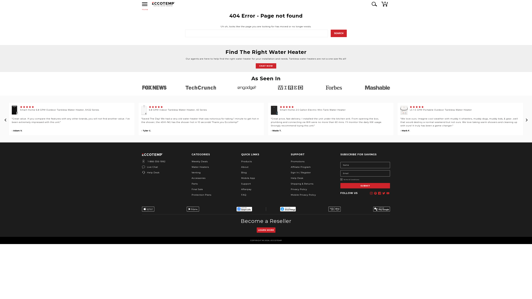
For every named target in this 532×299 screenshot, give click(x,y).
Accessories (198, 178)
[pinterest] (375, 193)
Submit (365, 185)
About (245, 167)
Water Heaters (200, 167)
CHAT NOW (266, 66)
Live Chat (152, 167)
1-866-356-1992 (156, 161)
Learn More (266, 230)
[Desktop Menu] (144, 4)
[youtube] (388, 193)
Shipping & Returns (302, 183)
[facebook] (380, 193)
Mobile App (248, 178)
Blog (244, 172)
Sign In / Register (301, 172)
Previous (5, 119)
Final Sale (197, 189)
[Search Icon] (374, 4)
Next (526, 119)
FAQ (243, 195)
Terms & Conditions (351, 180)
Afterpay (246, 189)
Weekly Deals (200, 161)
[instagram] (371, 193)
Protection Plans (201, 195)
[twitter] (384, 193)
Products (246, 161)
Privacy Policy (299, 189)
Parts (195, 183)
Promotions (298, 161)
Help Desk (153, 172)
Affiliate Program (301, 167)
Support (246, 183)
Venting (196, 172)
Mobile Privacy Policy (303, 195)
